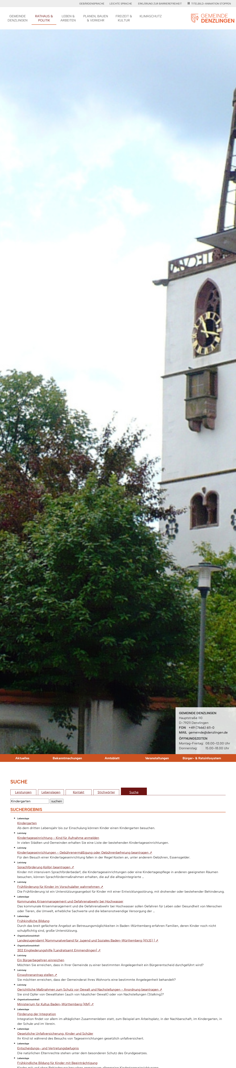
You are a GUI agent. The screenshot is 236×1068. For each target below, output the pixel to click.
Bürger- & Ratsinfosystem (202, 758)
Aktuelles (22, 758)
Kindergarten (27, 823)
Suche (134, 792)
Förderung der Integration (36, 1014)
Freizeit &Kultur (124, 18)
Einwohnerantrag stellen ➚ (37, 975)
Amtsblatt (112, 758)
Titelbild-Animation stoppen (211, 3)
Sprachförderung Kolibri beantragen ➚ (45, 867)
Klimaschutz (151, 16)
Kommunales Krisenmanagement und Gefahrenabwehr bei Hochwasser (70, 901)
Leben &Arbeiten (68, 18)
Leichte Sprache (121, 3)
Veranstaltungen (157, 758)
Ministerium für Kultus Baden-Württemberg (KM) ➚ (55, 1004)
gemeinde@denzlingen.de (208, 732)
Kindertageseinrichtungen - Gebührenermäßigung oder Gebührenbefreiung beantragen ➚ (84, 852)
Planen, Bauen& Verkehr (95, 18)
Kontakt (78, 792)
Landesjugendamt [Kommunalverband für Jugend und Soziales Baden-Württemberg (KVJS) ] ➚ (87, 940)
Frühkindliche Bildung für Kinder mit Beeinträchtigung (57, 1063)
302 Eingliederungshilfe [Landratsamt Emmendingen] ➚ (59, 950)
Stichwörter (106, 792)
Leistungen (23, 792)
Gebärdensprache (91, 3)
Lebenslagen (50, 792)
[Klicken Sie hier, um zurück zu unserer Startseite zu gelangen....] (212, 21)
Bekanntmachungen (67, 758)
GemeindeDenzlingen (17, 18)
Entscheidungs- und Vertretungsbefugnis (48, 1048)
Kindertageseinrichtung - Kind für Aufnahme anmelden (58, 838)
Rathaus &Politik (44, 18)
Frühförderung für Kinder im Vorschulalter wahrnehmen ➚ (60, 887)
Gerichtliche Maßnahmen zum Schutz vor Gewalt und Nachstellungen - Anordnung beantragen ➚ (89, 989)
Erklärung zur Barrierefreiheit (160, 3)
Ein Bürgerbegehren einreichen (40, 960)
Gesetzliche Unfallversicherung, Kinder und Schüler (55, 1034)
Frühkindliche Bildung (33, 921)
